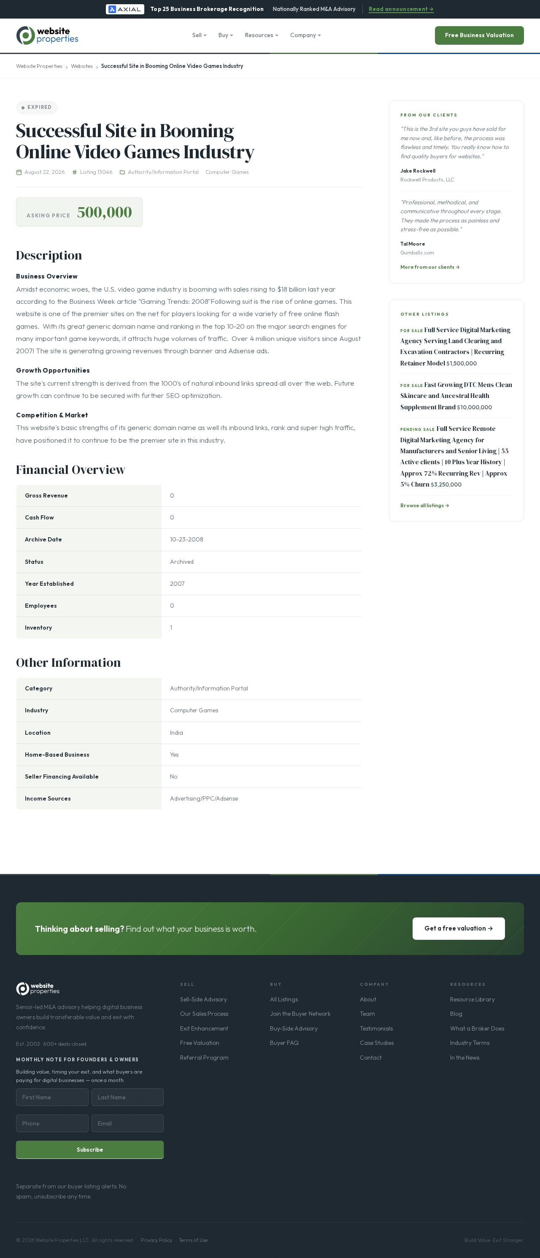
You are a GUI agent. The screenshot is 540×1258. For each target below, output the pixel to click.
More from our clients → (430, 267)
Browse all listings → (424, 505)
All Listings (284, 999)
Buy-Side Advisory (294, 1028)
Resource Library (472, 999)
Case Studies (377, 1043)
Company (303, 35)
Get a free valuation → (458, 928)
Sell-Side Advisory (203, 999)
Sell (197, 35)
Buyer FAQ (284, 1043)
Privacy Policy (156, 1240)
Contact (371, 1057)
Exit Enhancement (204, 1028)
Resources (259, 35)
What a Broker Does (477, 1028)
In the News (464, 1057)
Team (367, 1013)
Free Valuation (199, 1043)
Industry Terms (469, 1043)
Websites (82, 65)
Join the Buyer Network (300, 1013)
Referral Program (204, 1057)
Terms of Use (193, 1240)
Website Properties (39, 65)
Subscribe (90, 1149)
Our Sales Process (204, 1013)
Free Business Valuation (479, 35)
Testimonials (376, 1028)
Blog (456, 1013)
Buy (223, 35)
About (368, 999)
